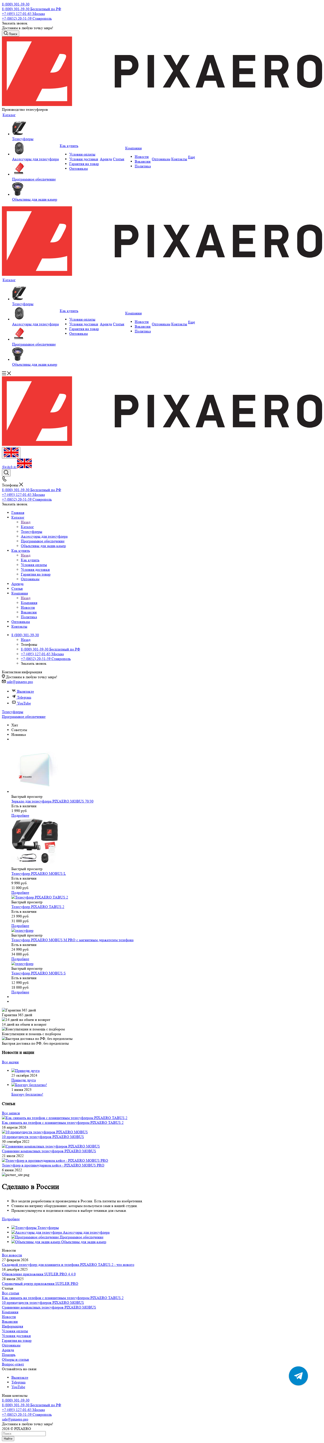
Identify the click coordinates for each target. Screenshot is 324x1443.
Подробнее (20, 815)
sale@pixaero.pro (20, 681)
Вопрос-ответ (13, 1364)
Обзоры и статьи (15, 1359)
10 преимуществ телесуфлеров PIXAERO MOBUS (43, 1302)
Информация (12, 1326)
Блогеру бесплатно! (27, 1094)
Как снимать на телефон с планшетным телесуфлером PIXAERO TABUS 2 (63, 1297)
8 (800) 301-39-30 (15, 4)
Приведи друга (23, 1080)
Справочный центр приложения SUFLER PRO (40, 1283)
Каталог (27, 527)
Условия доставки (16, 1335)
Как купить (30, 560)
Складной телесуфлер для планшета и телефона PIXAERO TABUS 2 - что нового (68, 1264)
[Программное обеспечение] (35, 169)
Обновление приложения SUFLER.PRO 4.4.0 (39, 1274)
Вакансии (10, 1321)
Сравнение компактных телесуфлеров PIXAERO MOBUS (49, 1307)
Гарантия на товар (17, 1340)
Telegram (24, 697)
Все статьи (10, 1293)
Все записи (11, 1113)
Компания (29, 602)
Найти (8, 1438)
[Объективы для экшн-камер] (35, 189)
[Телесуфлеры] (35, 129)
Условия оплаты (15, 1331)
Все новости (12, 1255)
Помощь (8, 1354)
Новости (9, 1316)
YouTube (24, 703)
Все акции (10, 1062)
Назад (25, 522)
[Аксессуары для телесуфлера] (35, 149)
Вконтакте (25, 691)
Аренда (8, 1350)
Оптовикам (11, 1345)
